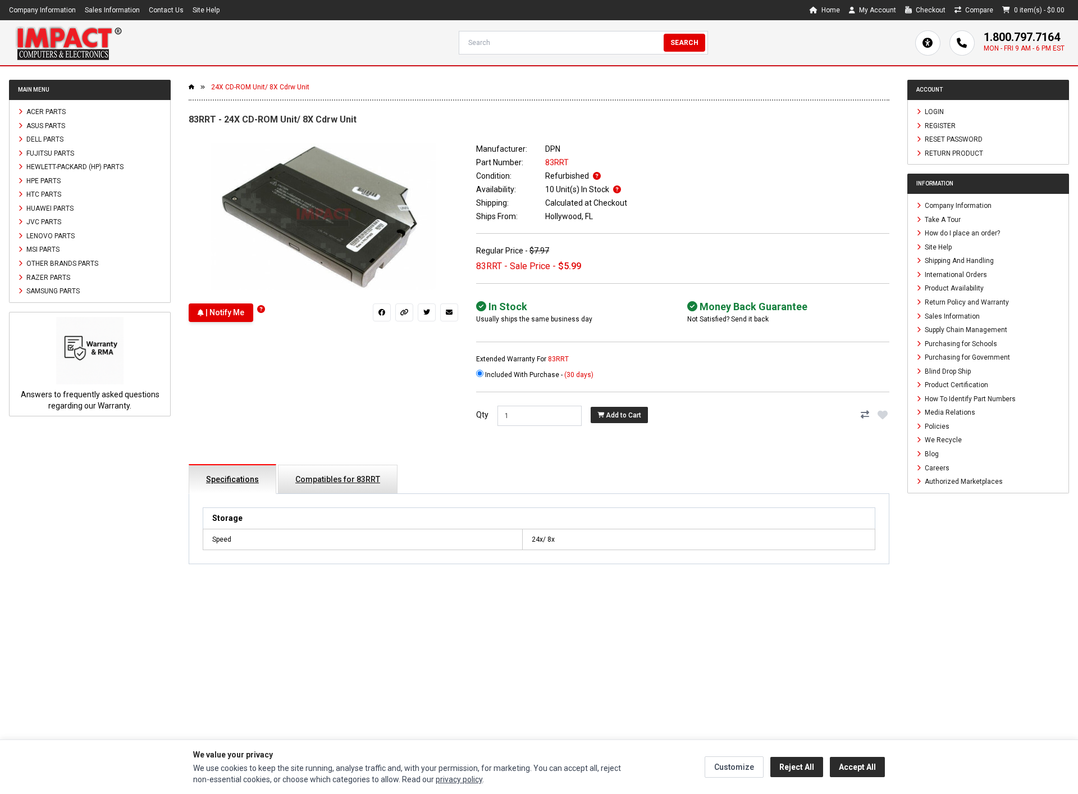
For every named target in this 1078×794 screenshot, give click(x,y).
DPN (552, 148)
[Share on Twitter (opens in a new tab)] (427, 312)
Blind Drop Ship (947, 371)
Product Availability (953, 288)
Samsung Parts (52, 291)
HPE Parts (43, 180)
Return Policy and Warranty (966, 302)
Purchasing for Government (966, 357)
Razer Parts (47, 277)
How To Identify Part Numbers (969, 398)
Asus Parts (45, 125)
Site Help (206, 10)
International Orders (955, 274)
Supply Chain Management (965, 330)
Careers (936, 467)
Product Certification (955, 385)
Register (939, 125)
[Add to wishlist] (882, 414)
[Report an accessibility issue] (927, 43)
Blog (931, 454)
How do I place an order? (961, 233)
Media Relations (949, 412)
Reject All (796, 767)
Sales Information (112, 10)
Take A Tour (942, 219)
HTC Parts (43, 194)
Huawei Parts (49, 208)
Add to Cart (622, 415)
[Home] (68, 43)
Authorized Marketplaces (963, 482)
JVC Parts (43, 222)
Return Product (953, 153)
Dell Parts (44, 139)
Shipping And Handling (958, 261)
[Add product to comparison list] (864, 414)
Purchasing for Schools (960, 343)
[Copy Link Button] (404, 312)
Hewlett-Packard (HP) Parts (74, 167)
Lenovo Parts (50, 235)
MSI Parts (42, 249)
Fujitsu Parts (49, 153)
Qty (482, 414)
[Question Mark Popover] (261, 309)
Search (684, 43)
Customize (734, 767)
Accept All (857, 767)
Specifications (232, 479)
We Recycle (942, 440)
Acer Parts (45, 112)
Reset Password (953, 139)
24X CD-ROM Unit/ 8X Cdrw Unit (260, 87)
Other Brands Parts (61, 263)
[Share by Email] (449, 312)
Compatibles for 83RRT (337, 479)
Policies (936, 426)
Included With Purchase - (538, 375)
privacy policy (459, 779)
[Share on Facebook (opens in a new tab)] (382, 312)
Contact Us (166, 10)
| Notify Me (224, 312)
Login (933, 112)
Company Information (42, 10)
